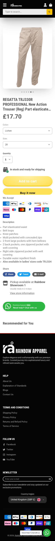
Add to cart (28, 181)
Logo (16, 4)
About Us (7, 381)
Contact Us (8, 394)
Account (45, 5)
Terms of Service (11, 426)
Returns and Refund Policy (15, 421)
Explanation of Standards (14, 385)
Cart (50, 5)
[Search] (49, 12)
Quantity (7, 153)
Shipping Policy (10, 413)
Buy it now (27, 192)
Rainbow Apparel (22, 535)
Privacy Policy (9, 417)
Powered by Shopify (39, 535)
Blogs (5, 390)
